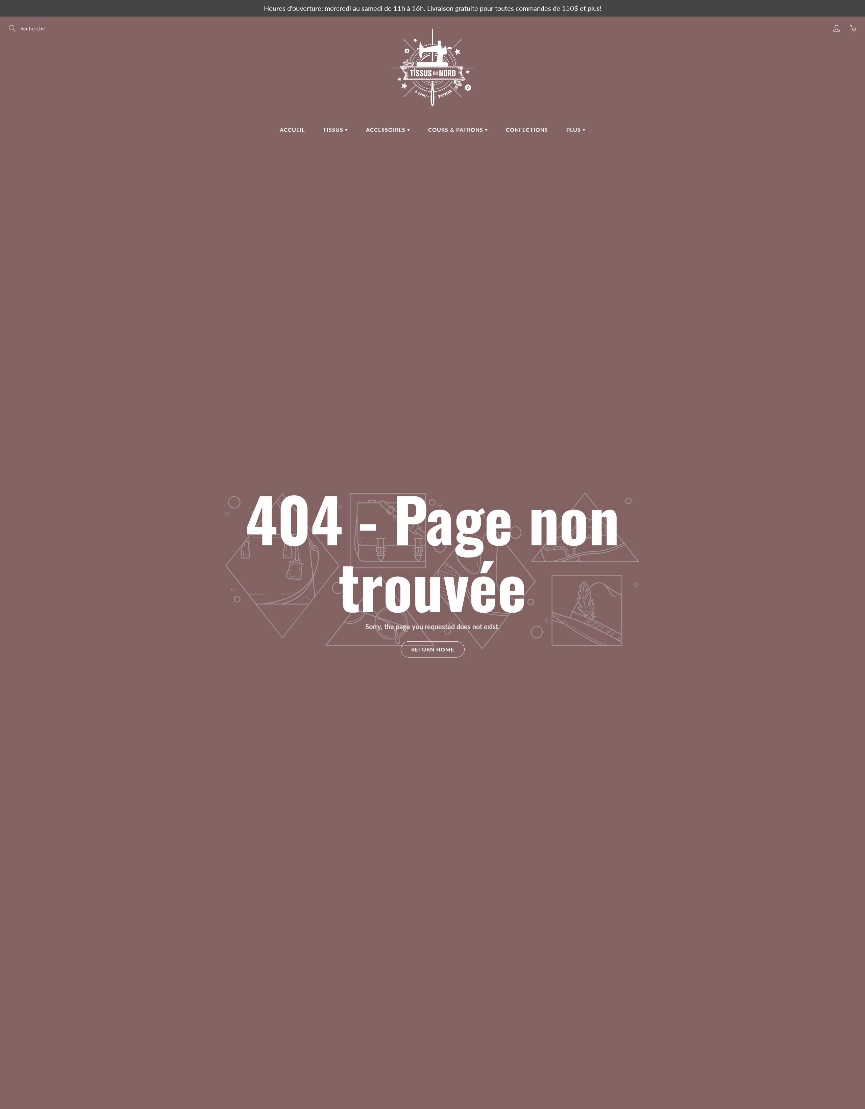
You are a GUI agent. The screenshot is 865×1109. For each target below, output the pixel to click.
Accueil (292, 129)
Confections (527, 129)
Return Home (432, 649)
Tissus (334, 129)
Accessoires (386, 129)
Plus (574, 129)
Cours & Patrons (456, 129)
